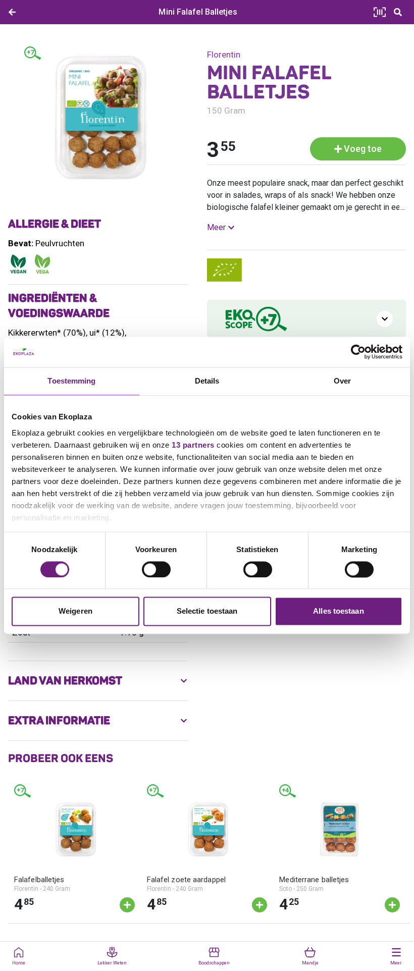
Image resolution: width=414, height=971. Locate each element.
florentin (223, 54)
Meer (216, 227)
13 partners (193, 445)
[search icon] (398, 12)
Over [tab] (342, 380)
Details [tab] (207, 380)
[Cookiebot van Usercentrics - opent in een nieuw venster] (358, 351)
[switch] (156, 569)
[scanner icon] (380, 12)
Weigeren (75, 611)
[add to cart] (127, 904)
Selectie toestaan (207, 611)
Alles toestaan (338, 611)
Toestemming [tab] (71, 380)
